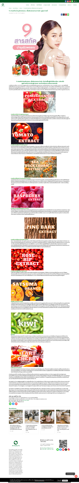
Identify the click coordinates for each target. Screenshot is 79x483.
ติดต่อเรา (75, 5)
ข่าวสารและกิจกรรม (62, 5)
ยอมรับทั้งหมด (65, 480)
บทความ (69, 5)
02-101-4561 (13, 400)
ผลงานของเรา (54, 5)
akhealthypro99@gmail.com (47, 448)
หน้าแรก (27, 5)
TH (76, 1)
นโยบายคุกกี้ (18, 481)
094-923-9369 (25, 400)
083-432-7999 (50, 449)
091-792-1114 (19, 400)
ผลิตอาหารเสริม (21, 381)
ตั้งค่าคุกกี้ (59, 480)
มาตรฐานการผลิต (46, 5)
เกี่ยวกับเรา (33, 5)
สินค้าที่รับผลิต (39, 5)
